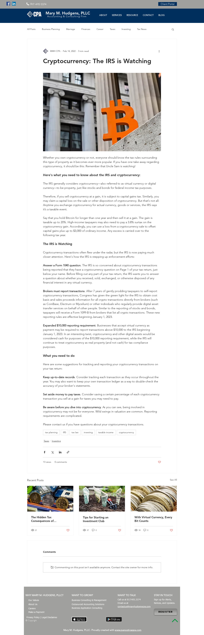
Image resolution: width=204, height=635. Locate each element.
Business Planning (51, 29)
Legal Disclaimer (49, 617)
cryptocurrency (126, 432)
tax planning (51, 432)
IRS (64, 432)
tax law (75, 432)
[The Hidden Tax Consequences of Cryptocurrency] (50, 499)
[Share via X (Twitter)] (52, 452)
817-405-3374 (38, 3)
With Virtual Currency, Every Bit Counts (153, 519)
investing (88, 432)
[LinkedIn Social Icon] (14, 4)
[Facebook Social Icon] (8, 4)
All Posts (31, 29)
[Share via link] (67, 452)
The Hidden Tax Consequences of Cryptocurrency (42, 519)
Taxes (112, 29)
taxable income (105, 432)
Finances (85, 29)
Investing (126, 29)
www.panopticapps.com (128, 630)
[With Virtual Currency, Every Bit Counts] (154, 499)
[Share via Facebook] (44, 452)
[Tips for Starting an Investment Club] (102, 499)
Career (100, 29)
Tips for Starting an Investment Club (95, 519)
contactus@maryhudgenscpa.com (134, 607)
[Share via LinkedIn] (60, 452)
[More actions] (159, 51)
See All (173, 479)
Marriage (70, 29)
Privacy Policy (33, 617)
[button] (172, 29)
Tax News (141, 29)
